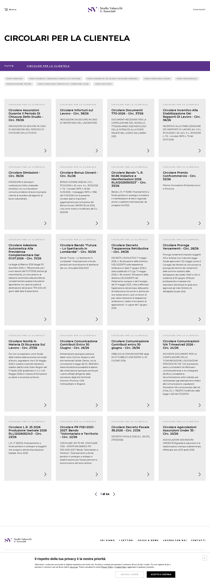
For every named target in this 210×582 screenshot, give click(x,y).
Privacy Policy (107, 567)
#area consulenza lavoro (157, 79)
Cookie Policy (121, 567)
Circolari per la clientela (48, 66)
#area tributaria (15, 79)
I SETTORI (126, 540)
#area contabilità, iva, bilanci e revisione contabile (112, 79)
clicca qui (74, 567)
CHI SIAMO (107, 540)
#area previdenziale (187, 79)
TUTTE (9, 66)
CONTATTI (198, 540)
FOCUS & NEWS (148, 540)
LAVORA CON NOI (175, 540)
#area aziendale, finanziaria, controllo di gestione (54, 79)
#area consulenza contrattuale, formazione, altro (63, 84)
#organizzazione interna (19, 84)
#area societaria (103, 84)
